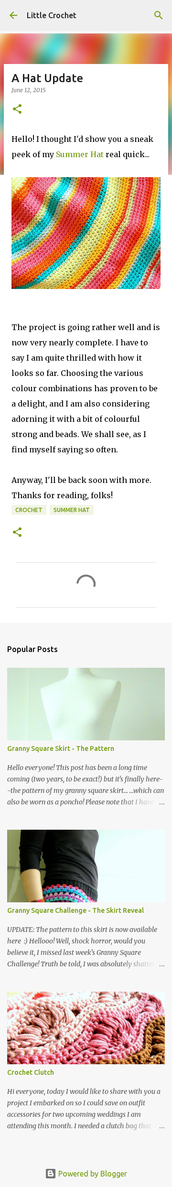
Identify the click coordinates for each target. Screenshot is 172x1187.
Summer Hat (80, 154)
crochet (29, 510)
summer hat (72, 510)
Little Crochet (51, 15)
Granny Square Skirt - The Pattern (60, 748)
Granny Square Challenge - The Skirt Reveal (75, 910)
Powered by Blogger (91, 1173)
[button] (17, 109)
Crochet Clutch (30, 1072)
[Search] (158, 15)
